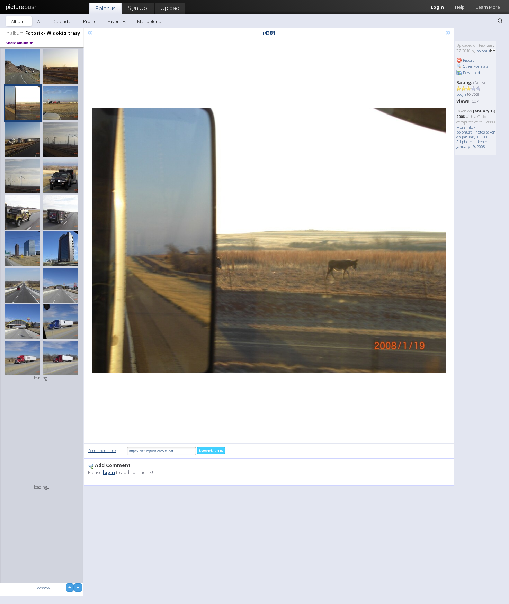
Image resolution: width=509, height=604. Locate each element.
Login (437, 7)
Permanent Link (102, 450)
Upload (170, 8)
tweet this (211, 450)
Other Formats (475, 66)
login (109, 472)
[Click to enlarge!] (269, 240)
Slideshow (42, 588)
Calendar (62, 21)
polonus (483, 50)
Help (460, 7)
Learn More (488, 7)
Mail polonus (150, 21)
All (39, 21)
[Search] (500, 20)
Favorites (117, 21)
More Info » (466, 127)
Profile (90, 21)
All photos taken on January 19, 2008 (473, 144)
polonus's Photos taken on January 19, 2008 (475, 134)
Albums (18, 21)
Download (471, 72)
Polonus (105, 8)
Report (468, 60)
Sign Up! (138, 8)
